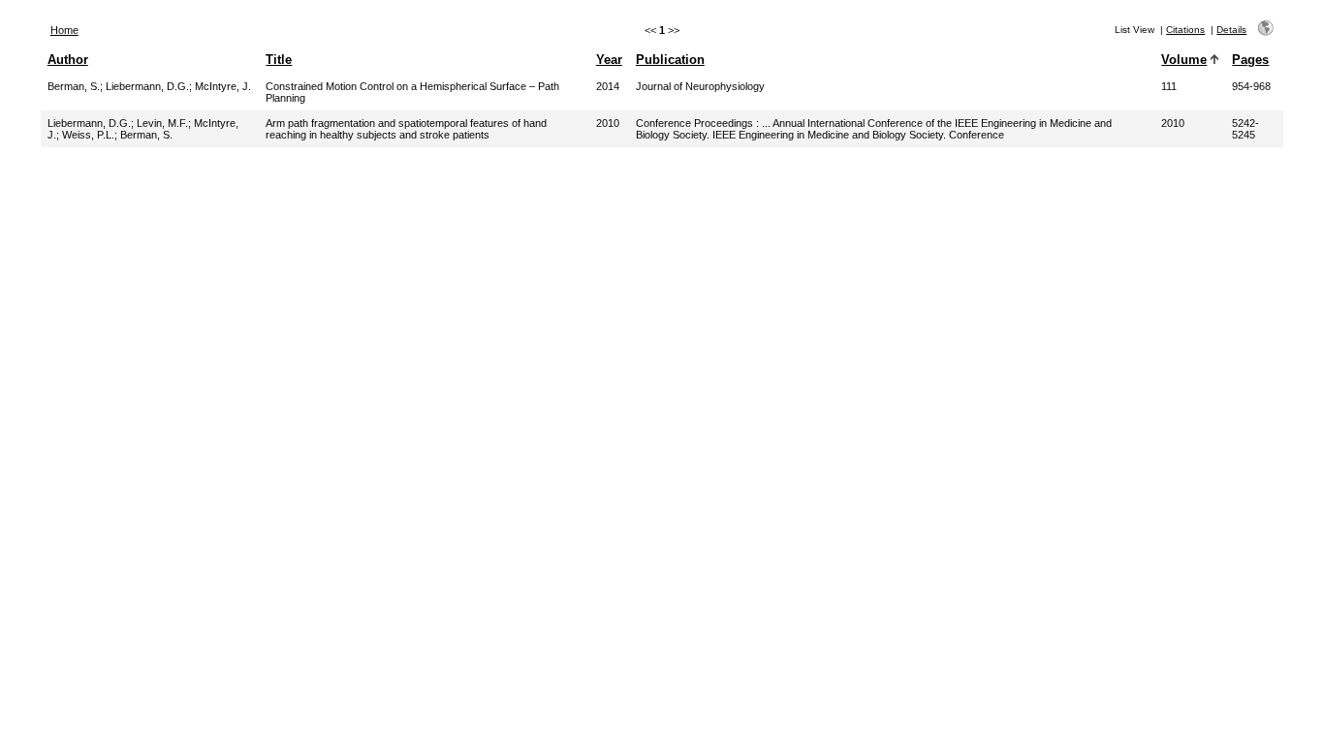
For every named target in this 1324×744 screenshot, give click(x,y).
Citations (1185, 29)
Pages (1250, 59)
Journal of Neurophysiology (700, 86)
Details (1231, 29)
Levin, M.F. (162, 123)
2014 (607, 86)
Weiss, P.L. (88, 134)
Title (279, 59)
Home (64, 30)
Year (609, 59)
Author (67, 59)
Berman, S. (73, 86)
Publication (670, 59)
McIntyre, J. (223, 86)
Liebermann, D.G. (147, 86)
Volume (1184, 59)
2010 (607, 123)
